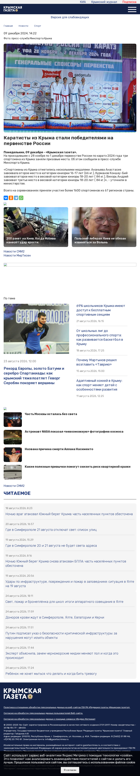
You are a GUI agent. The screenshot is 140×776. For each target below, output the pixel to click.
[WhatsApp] (21, 198)
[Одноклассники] (11, 198)
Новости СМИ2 (14, 251)
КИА (83, 2)
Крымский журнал (104, 2)
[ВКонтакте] (6, 198)
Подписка (129, 2)
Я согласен (70, 770)
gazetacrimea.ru (91, 745)
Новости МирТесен (17, 255)
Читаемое (17, 493)
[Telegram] (16, 198)
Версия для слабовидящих (70, 17)
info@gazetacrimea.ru (57, 739)
